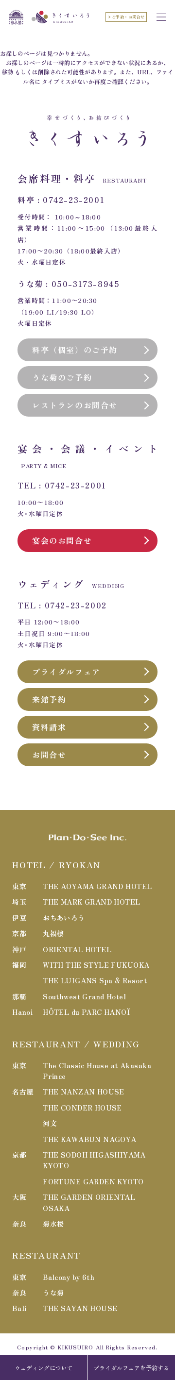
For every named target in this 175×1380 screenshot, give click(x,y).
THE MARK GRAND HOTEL (91, 902)
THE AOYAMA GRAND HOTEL (97, 886)
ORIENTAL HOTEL (77, 949)
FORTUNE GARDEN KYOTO (93, 1181)
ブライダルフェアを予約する (131, 1367)
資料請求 (49, 727)
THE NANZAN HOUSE (83, 1091)
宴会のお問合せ (62, 540)
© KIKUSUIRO (71, 1347)
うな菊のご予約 (62, 377)
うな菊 (53, 1292)
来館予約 (49, 699)
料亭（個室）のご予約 (75, 349)
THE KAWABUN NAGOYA (90, 1139)
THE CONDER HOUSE (82, 1107)
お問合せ (49, 754)
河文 (50, 1123)
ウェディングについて (44, 1367)
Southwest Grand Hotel (84, 996)
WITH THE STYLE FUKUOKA (96, 965)
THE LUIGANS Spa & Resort (95, 980)
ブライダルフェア (66, 671)
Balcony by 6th (68, 1277)
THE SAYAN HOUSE (80, 1308)
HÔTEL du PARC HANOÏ (86, 1012)
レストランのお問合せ (75, 405)
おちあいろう (64, 918)
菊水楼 (53, 1224)
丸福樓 (53, 933)
